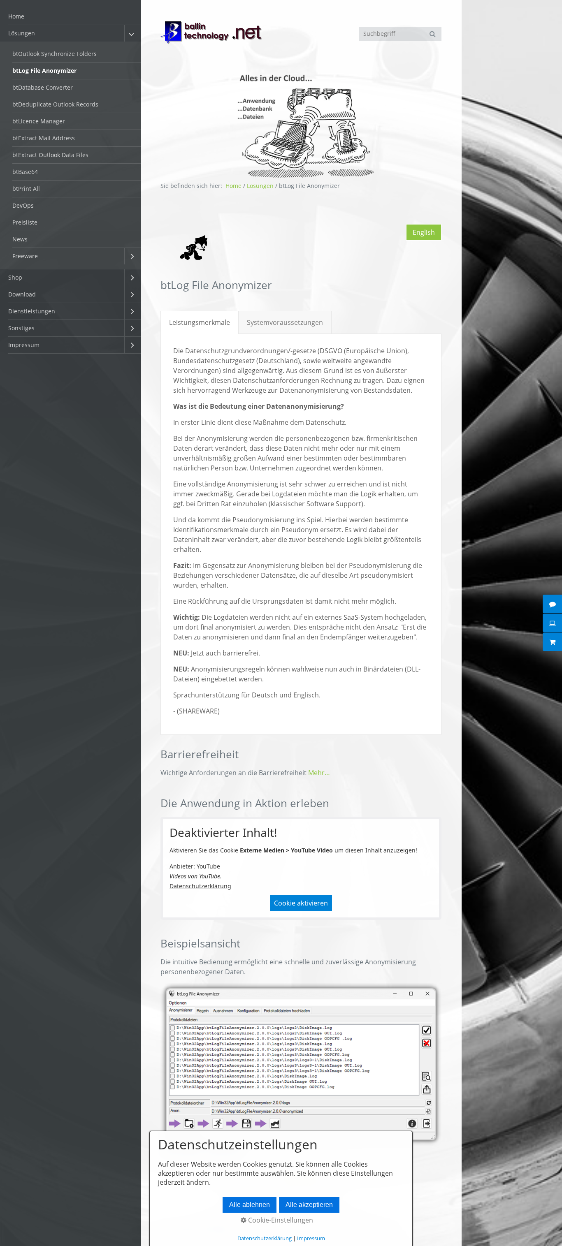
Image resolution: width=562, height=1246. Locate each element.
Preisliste (24, 222)
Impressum (23, 345)
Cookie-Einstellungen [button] (279, 1220)
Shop (15, 277)
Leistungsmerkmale (199, 322)
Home (16, 16)
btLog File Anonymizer (44, 70)
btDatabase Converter (42, 87)
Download (22, 294)
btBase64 (25, 172)
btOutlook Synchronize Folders (54, 54)
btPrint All (26, 188)
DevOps (23, 205)
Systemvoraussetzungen (285, 322)
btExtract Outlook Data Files (50, 155)
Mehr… (319, 772)
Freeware (25, 256)
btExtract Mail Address (43, 138)
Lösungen (21, 33)
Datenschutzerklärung (200, 886)
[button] (423, 232)
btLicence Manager (38, 121)
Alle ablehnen (249, 1204)
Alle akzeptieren (309, 1204)
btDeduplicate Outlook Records (55, 104)
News (20, 239)
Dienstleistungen (31, 311)
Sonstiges (21, 328)
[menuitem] (70, 16)
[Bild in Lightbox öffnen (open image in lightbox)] (300, 1064)
